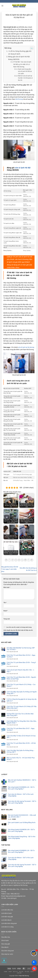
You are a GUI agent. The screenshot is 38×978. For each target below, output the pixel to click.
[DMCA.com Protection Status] (4, 960)
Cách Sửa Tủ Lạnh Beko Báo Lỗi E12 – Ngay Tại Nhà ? (21, 656)
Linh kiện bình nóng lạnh (9, 923)
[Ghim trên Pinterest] (19, 560)
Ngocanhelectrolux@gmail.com (15, 896)
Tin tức (21, 971)
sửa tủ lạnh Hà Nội (22, 168)
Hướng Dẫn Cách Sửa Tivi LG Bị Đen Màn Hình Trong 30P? (20, 714)
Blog (32, 971)
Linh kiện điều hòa (7, 910)
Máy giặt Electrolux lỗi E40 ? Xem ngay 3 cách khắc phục (9, 569)
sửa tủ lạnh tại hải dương (26, 347)
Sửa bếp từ (4, 947)
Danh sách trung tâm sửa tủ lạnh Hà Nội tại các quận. (25, 71)
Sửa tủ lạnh (5, 940)
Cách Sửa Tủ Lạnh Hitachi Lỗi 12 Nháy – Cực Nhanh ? (21, 685)
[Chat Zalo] (34, 962)
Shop (10, 971)
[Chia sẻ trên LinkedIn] (25, 560)
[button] (2, 6)
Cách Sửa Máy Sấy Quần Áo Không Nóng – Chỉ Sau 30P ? (20, 751)
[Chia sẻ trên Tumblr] (28, 560)
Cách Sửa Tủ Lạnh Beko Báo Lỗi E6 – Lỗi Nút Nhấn (21, 744)
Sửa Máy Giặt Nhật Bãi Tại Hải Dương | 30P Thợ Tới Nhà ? (21, 648)
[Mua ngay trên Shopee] (34, 953)
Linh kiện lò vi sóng (7, 927)
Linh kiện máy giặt (7, 916)
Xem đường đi (11, 898)
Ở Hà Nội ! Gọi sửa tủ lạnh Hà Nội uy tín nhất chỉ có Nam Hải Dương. (22, 64)
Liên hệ (19, 973)
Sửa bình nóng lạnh (7, 950)
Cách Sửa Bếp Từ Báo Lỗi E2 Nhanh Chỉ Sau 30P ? (21, 736)
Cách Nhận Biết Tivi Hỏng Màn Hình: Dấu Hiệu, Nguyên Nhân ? (21, 722)
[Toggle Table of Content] (31, 48)
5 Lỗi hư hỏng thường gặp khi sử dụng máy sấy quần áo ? (21, 700)
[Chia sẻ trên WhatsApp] (6, 560)
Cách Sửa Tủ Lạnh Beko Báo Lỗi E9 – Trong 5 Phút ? (21, 663)
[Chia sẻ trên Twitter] (12, 560)
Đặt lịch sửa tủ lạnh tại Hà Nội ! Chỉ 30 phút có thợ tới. (25, 78)
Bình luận (7, 587)
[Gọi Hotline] (34, 968)
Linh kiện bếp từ (6, 920)
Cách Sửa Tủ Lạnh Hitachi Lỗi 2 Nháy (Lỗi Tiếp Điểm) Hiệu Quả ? (21, 707)
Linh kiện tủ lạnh (6, 913)
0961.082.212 (15, 894)
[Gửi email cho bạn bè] (15, 560)
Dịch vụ (15, 971)
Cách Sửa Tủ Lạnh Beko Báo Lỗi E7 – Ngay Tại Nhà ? (20, 729)
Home (5, 971)
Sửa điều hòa (5, 937)
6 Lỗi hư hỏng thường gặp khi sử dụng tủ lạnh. (19, 52)
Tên (5, 602)
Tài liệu (27, 971)
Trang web (7, 619)
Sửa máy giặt (5, 944)
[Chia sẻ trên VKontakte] (22, 560)
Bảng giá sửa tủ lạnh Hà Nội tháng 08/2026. (19, 58)
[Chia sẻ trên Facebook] (9, 560)
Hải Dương (19, 99)
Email (6, 610)
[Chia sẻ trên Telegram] (31, 560)
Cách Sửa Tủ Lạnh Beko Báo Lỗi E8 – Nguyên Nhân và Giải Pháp (21, 678)
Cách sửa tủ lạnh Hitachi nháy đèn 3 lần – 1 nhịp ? (20, 670)
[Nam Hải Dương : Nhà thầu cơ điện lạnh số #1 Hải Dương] (19, 5)
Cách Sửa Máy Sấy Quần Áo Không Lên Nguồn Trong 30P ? (22, 692)
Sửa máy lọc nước (7, 954)
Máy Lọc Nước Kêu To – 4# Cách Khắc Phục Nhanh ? (21, 758)
